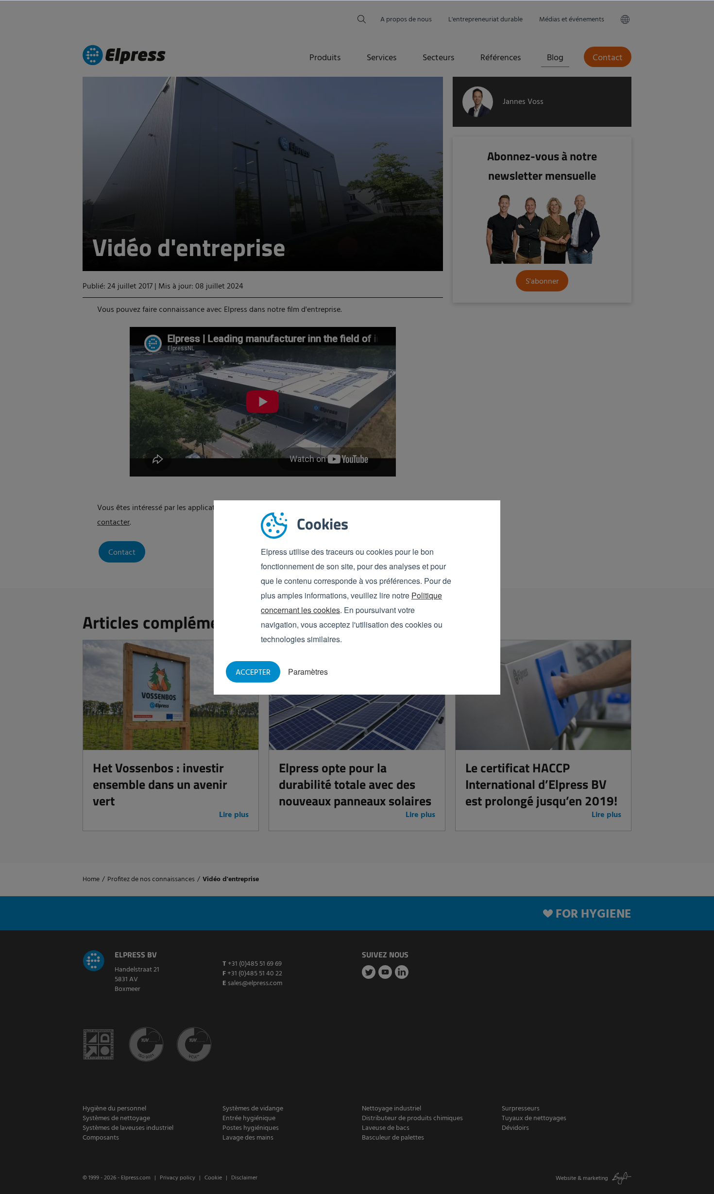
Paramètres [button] (308, 671)
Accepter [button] (253, 672)
